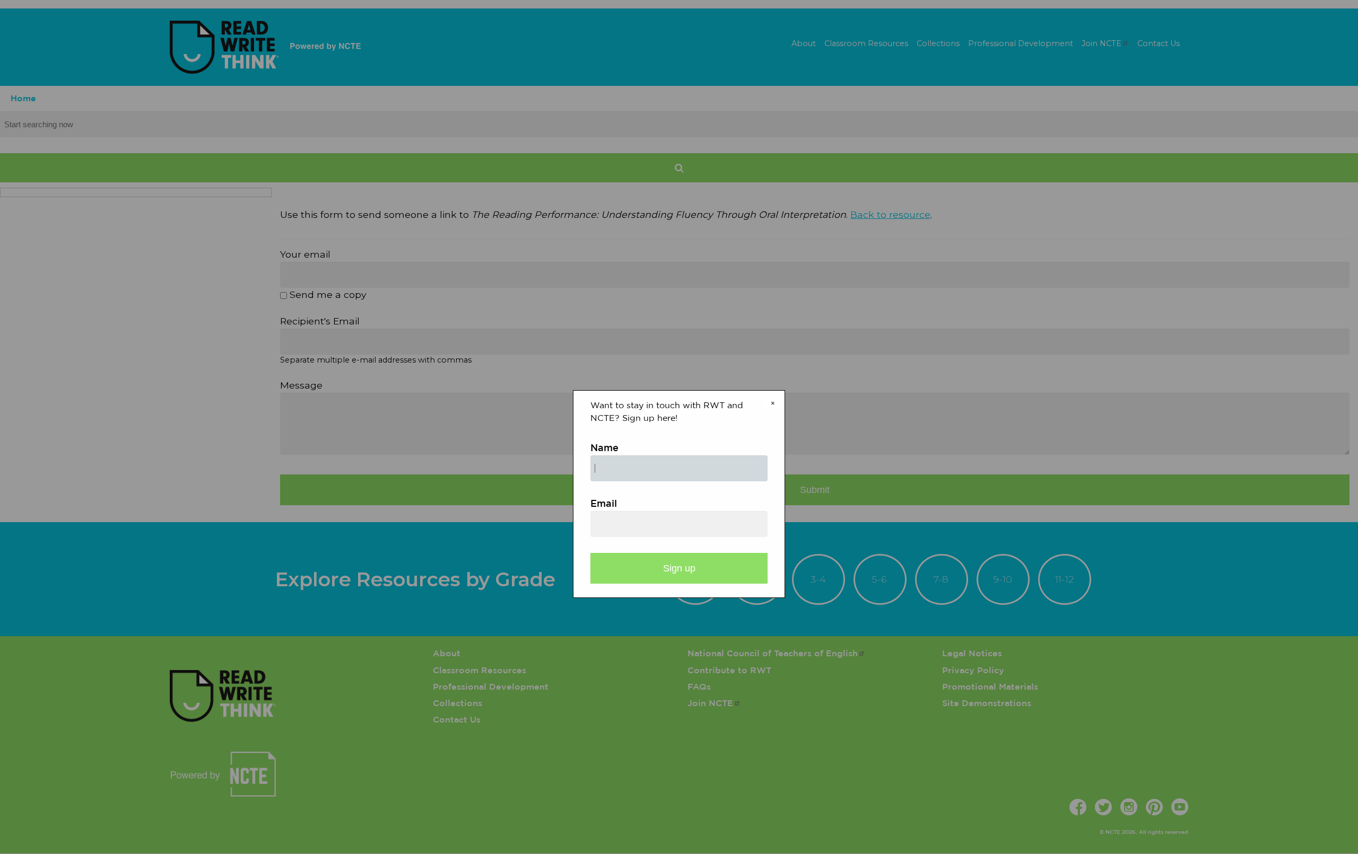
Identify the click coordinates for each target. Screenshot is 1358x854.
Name (604, 448)
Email (603, 504)
